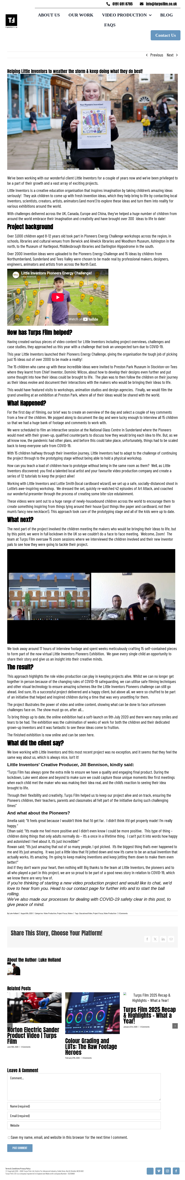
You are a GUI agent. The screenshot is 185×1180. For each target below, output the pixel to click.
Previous (156, 54)
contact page (86, 888)
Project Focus (62, 913)
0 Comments (123, 913)
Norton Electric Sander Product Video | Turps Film (33, 1035)
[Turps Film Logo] (11, 16)
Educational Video (85, 913)
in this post (154, 899)
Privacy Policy (25, 1168)
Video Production (50, 913)
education (56, 190)
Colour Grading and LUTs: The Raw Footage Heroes (91, 1046)
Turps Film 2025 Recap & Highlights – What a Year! (149, 1015)
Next (170, 54)
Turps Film (40, 332)
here (90, 734)
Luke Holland (14, 913)
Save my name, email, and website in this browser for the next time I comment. (69, 1137)
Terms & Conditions (12, 1168)
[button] (10, 1026)
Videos (70, 913)
